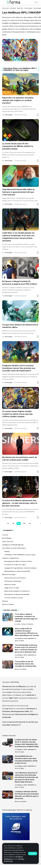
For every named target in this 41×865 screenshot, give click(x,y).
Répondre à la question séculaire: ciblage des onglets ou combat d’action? (18, 100)
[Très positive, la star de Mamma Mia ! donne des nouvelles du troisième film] (7, 664)
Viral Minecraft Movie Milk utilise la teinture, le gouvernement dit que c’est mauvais (18, 192)
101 (30, 523)
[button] (32, 853)
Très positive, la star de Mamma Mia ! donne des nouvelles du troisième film (25, 664)
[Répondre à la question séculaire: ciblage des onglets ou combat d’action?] (20, 84)
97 (8, 523)
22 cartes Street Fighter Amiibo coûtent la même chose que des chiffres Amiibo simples (17, 414)
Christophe (8, 115)
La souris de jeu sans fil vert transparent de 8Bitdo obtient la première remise (17, 146)
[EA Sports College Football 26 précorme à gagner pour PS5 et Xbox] (20, 268)
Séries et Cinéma (27, 624)
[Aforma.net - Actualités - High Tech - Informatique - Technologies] (13, 2)
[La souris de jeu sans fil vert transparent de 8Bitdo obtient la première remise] (20, 130)
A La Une (18, 624)
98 (13, 523)
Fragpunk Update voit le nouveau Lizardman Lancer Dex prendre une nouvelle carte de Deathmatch (18, 368)
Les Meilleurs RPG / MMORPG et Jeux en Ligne (25, 640)
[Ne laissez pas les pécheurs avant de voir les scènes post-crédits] (20, 444)
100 (24, 523)
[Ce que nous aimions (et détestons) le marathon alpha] (20, 311)
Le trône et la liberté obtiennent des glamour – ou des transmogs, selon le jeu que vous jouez (19, 503)
